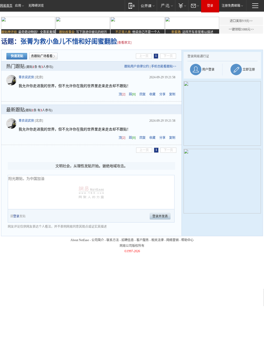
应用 (18, 5)
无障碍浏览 (36, 5)
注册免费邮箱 (231, 5)
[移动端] (131, 5)
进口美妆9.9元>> (241, 21)
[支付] (181, 5)
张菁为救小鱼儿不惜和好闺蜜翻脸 (68, 41)
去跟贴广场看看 (42, 56)
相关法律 (157, 240)
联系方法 (112, 240)
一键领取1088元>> (241, 29)
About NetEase (79, 240)
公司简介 (98, 240)
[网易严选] (166, 5)
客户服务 (142, 240)
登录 (210, 5)
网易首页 (6, 5)
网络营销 (172, 240)
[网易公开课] (147, 5)
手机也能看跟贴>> (163, 66)
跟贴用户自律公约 (136, 66)
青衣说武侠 (26, 77)
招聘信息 (127, 240)
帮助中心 (187, 240)
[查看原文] (124, 42)
